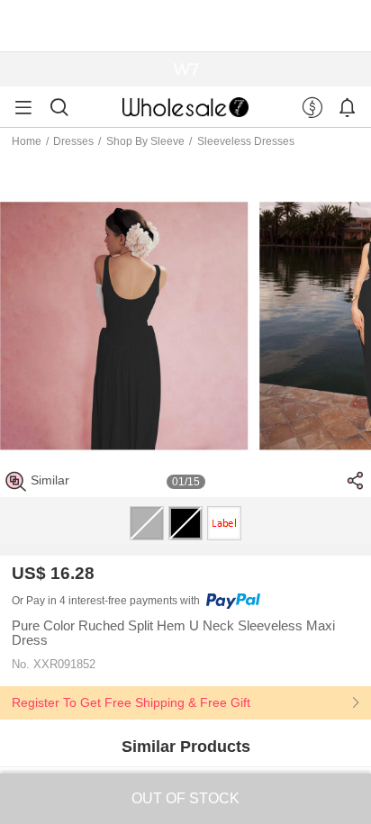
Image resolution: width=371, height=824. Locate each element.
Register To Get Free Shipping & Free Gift (131, 702)
